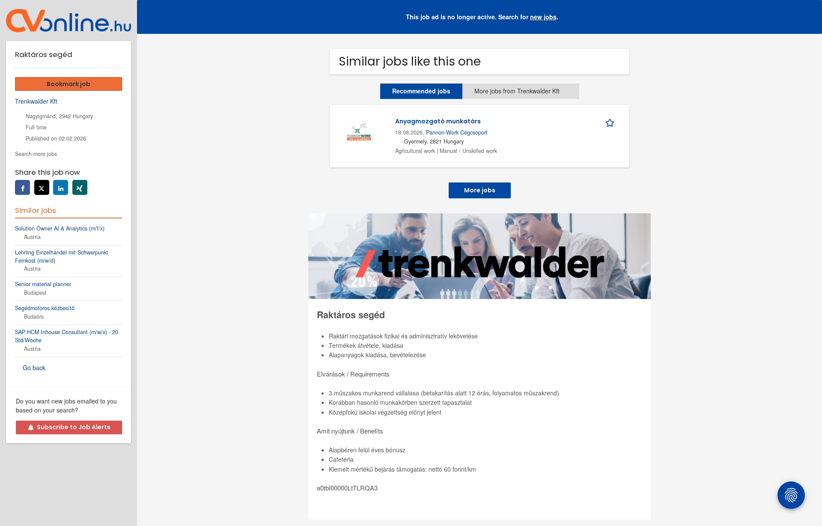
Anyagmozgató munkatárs (438, 121)
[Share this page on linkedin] (60, 187)
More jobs (479, 190)
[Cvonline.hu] (68, 20)
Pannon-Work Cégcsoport (457, 132)
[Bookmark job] (611, 121)
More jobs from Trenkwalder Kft (517, 91)
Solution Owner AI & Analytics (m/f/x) (59, 228)
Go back (34, 367)
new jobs (543, 16)
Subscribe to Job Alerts (73, 427)
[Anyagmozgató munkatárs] (358, 130)
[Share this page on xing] (79, 187)
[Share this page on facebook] (22, 187)
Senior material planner (43, 284)
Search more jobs (36, 154)
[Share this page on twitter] (41, 187)
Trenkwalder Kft (36, 101)
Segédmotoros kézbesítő (44, 308)
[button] (809, 17)
